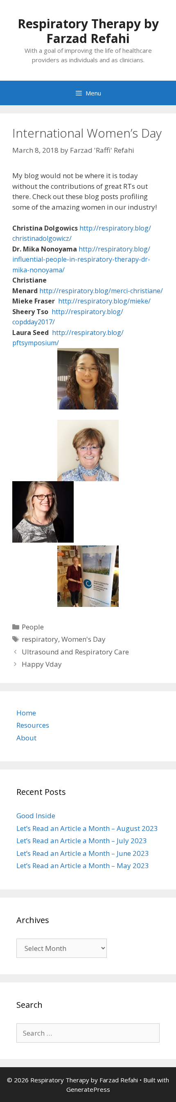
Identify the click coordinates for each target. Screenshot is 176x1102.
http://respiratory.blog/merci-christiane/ (101, 290)
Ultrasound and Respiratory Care (75, 651)
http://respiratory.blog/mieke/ (104, 300)
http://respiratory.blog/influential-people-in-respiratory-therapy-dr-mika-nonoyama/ (81, 259)
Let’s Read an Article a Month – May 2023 (82, 865)
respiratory (40, 639)
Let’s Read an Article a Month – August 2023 (87, 828)
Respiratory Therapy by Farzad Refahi (88, 31)
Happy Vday (42, 664)
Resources (32, 725)
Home (26, 712)
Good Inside (35, 815)
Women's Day (83, 639)
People (33, 626)
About (26, 737)
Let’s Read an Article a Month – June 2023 (82, 853)
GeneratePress (88, 1089)
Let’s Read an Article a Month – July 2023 (81, 840)
